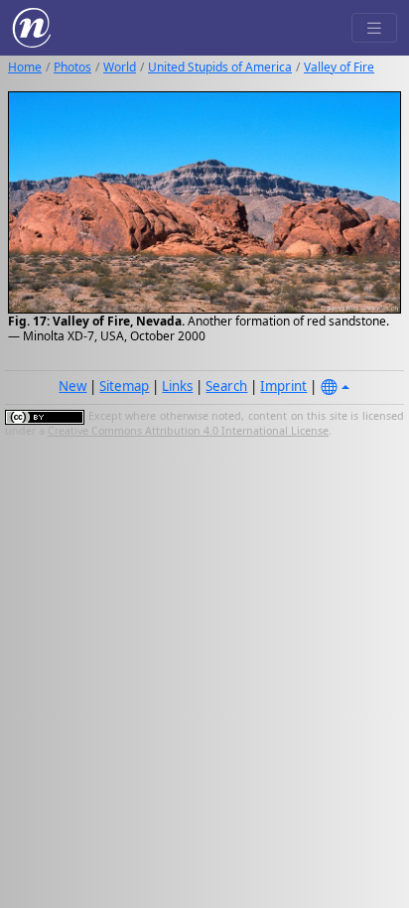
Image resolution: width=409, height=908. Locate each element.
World (119, 67)
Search (226, 386)
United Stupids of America (220, 67)
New (72, 386)
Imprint (283, 386)
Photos (72, 67)
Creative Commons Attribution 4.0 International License (188, 431)
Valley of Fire (339, 67)
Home (25, 67)
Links (177, 386)
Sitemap (124, 386)
